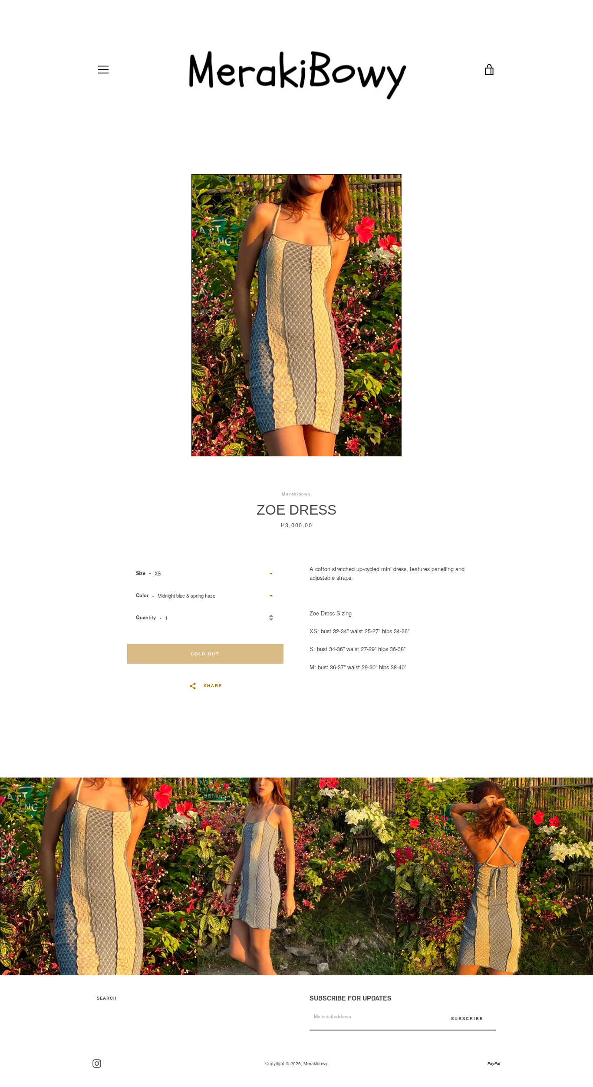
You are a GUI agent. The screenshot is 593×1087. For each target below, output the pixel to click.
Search (107, 998)
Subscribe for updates (351, 998)
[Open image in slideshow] (296, 315)
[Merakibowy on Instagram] (96, 1062)
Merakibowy (315, 1063)
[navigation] (103, 69)
